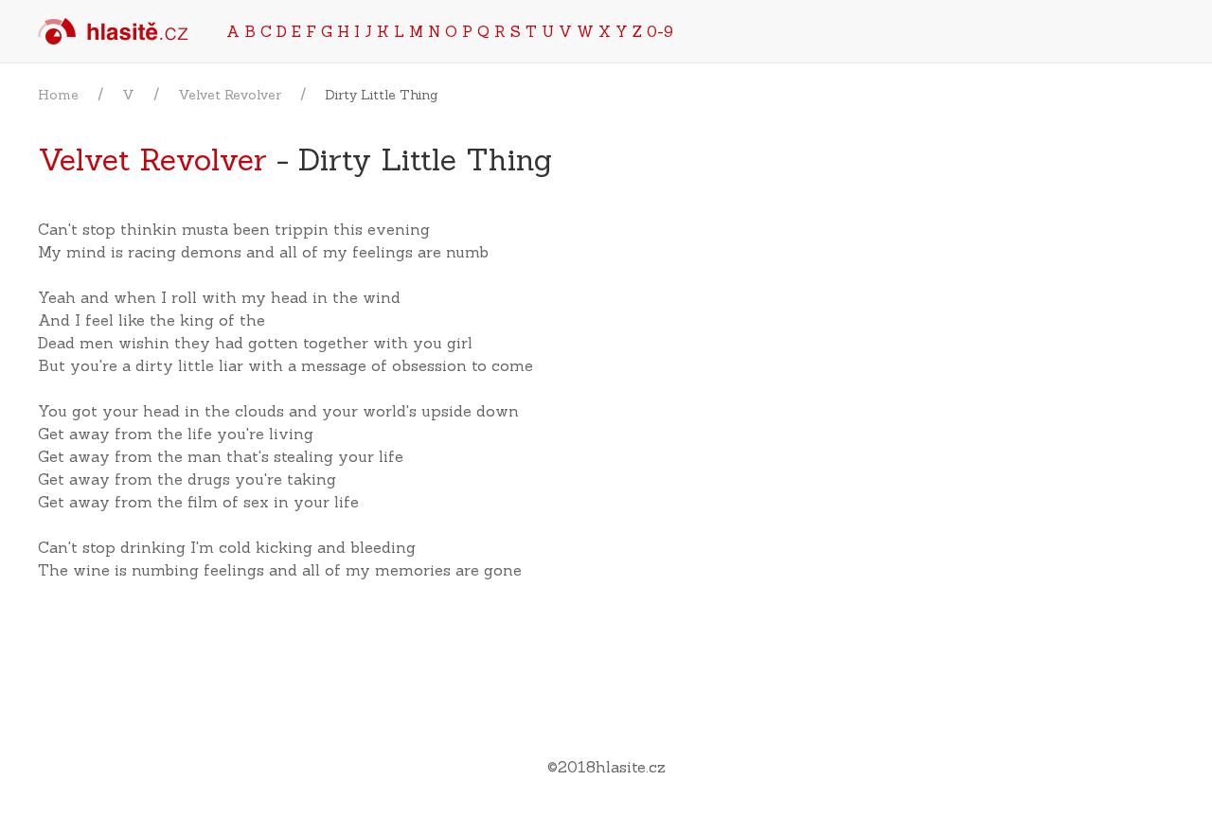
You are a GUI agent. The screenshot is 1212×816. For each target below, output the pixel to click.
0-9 (660, 31)
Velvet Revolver (229, 94)
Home (58, 94)
